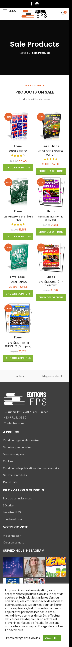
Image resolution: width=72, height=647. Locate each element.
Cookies (8, 461)
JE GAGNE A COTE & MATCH (50, 152)
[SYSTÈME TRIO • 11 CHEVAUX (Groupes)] (18, 318)
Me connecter (12, 535)
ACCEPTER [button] (51, 637)
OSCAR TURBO (18, 151)
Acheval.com (14, 519)
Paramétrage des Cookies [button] (23, 638)
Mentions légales (13, 454)
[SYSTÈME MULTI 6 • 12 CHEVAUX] (51, 192)
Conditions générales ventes (21, 440)
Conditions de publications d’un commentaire (31, 468)
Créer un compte (13, 542)
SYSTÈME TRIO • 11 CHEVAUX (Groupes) (18, 344)
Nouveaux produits (15, 475)
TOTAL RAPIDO (18, 282)
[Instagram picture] (13, 567)
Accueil (23, 52)
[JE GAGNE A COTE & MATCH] (51, 126)
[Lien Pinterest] (37, 4)
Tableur (19, 376)
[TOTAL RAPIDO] (18, 257)
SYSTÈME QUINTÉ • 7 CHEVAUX (51, 283)
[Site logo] (34, 13)
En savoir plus (14, 630)
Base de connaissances (17, 498)
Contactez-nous (14, 423)
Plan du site (10, 482)
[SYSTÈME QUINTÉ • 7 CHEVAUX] (51, 257)
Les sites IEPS (12, 512)
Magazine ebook (52, 376)
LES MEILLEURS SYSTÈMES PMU (18, 218)
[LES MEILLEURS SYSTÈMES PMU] (18, 192)
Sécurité (8, 505)
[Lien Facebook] (31, 4)
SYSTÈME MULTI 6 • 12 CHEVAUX (50, 218)
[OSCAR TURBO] (18, 126)
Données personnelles (17, 447)
